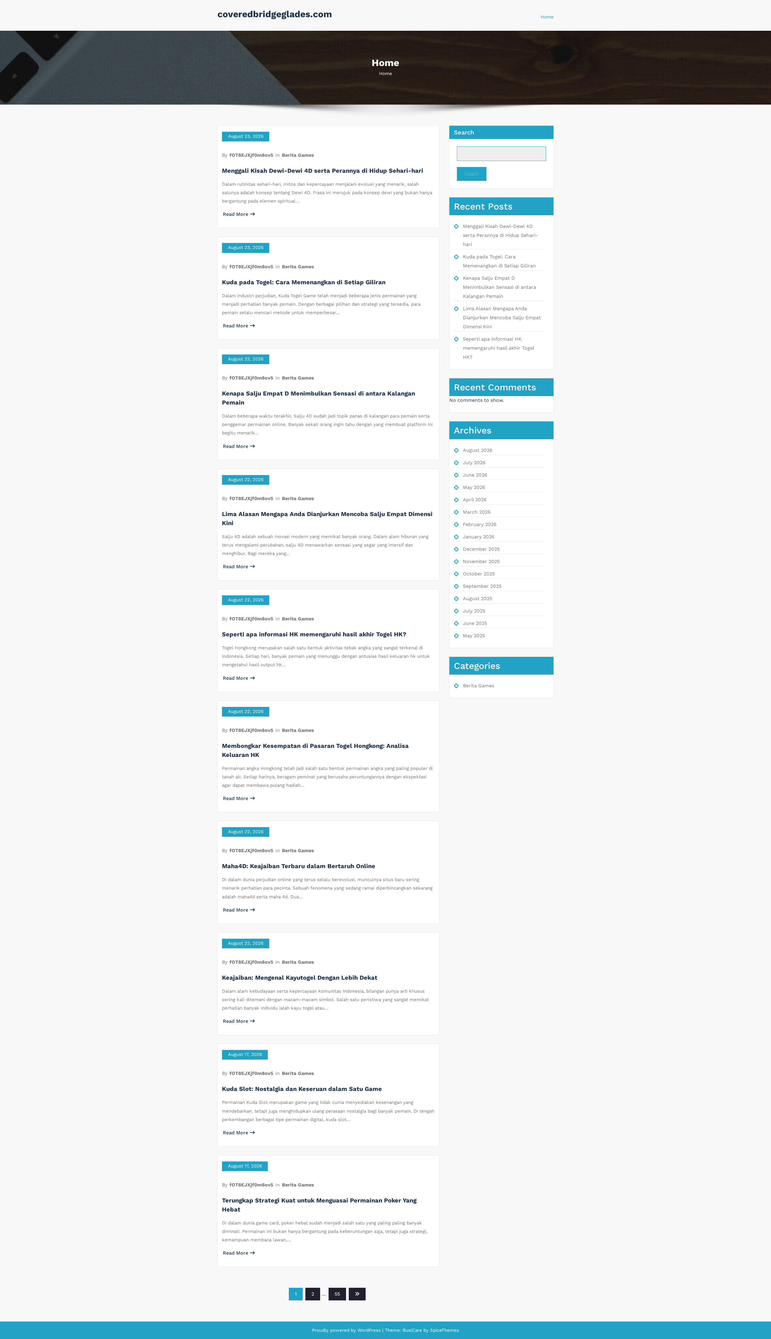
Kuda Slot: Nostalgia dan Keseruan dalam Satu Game (302, 1088)
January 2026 (479, 537)
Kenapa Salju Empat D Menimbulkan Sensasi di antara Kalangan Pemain (499, 287)
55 (337, 1294)
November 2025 (481, 561)
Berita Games (298, 155)
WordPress (369, 1330)
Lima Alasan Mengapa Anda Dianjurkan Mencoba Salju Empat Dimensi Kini (502, 317)
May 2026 (474, 487)
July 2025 (474, 611)
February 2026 (480, 524)
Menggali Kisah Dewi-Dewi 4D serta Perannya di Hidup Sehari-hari (322, 170)
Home (547, 17)
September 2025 (482, 586)
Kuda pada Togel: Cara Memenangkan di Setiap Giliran (304, 282)
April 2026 (475, 500)
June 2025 (475, 623)
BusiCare (413, 1330)
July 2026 (474, 462)
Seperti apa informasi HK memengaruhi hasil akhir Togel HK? (314, 634)
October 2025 (479, 574)
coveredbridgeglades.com (274, 14)
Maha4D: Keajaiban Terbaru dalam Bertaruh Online (298, 866)
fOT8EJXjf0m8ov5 (251, 155)
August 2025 (477, 598)
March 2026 (477, 512)
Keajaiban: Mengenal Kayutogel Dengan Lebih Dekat (299, 977)
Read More (235, 214)
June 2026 (475, 475)
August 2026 (477, 450)
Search (464, 132)
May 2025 (474, 635)
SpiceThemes (444, 1330)
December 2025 (481, 549)
